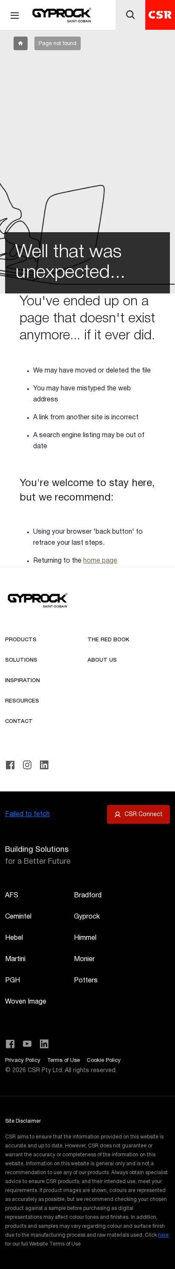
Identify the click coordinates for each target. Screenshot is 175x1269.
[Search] (130, 14)
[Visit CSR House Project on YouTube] (27, 1044)
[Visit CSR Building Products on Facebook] (10, 1044)
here (163, 1235)
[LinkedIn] (44, 765)
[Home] (61, 15)
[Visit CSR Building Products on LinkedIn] (44, 1044)
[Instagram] (27, 765)
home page (100, 561)
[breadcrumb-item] (21, 43)
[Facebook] (10, 765)
